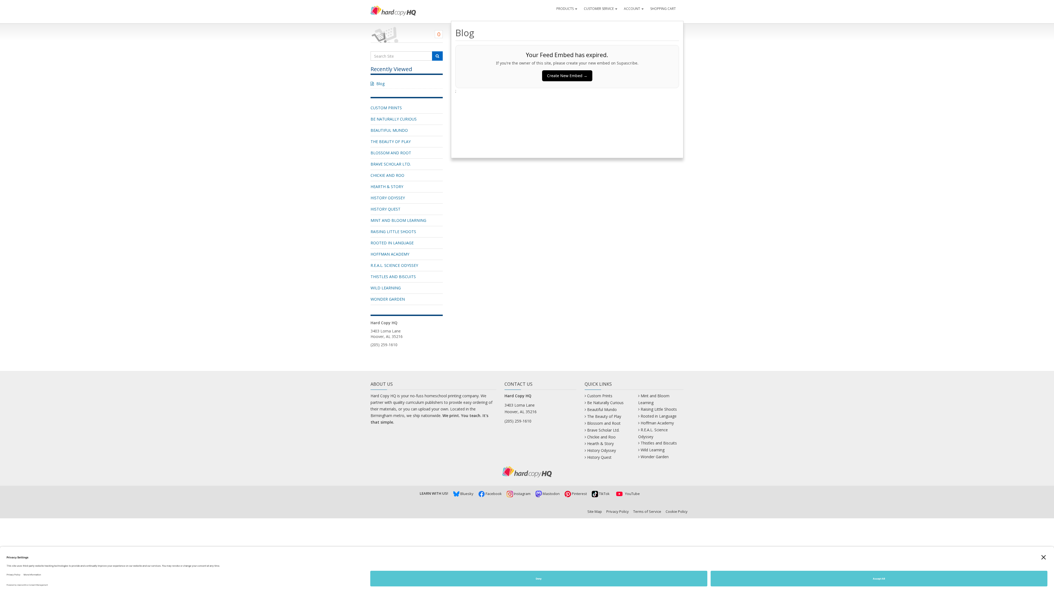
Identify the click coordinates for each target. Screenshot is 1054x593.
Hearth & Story (387, 186)
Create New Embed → (567, 75)
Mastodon (551, 493)
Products (565, 8)
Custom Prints (386, 107)
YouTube (632, 493)
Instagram (522, 493)
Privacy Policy (617, 511)
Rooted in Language (392, 242)
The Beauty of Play (391, 141)
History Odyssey (388, 197)
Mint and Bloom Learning (398, 220)
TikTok (604, 493)
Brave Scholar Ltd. (391, 164)
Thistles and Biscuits (393, 276)
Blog (380, 83)
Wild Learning (386, 287)
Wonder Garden (388, 299)
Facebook (493, 493)
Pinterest (579, 493)
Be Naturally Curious (394, 119)
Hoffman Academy (390, 254)
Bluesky (466, 493)
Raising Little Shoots (393, 231)
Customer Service (599, 8)
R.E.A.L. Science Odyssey (394, 265)
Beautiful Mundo (389, 130)
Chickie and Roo (387, 175)
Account (632, 8)
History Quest (385, 209)
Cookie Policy (677, 511)
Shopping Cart (663, 8)
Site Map (594, 511)
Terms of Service (647, 511)
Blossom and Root (391, 152)
